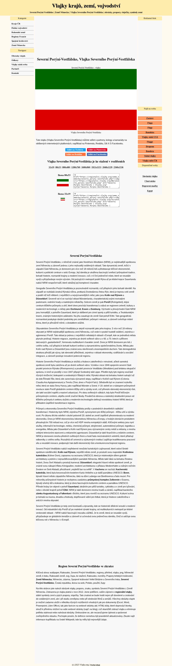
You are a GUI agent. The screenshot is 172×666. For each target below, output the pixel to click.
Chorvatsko (150, 181)
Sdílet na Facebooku (97, 154)
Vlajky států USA (150, 137)
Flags (150, 127)
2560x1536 (118, 167)
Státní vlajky (150, 156)
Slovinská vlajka (149, 176)
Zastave (149, 118)
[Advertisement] (86, 35)
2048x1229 (107, 167)
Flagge (150, 142)
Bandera (150, 151)
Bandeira (150, 132)
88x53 (58, 167)
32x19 (51, 167)
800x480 (66, 167)
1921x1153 (96, 167)
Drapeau (150, 146)
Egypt (150, 191)
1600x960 (85, 167)
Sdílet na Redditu (75, 154)
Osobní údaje (95, 665)
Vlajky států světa (19, 64)
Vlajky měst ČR (150, 160)
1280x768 (75, 167)
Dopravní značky (150, 186)
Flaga (150, 123)
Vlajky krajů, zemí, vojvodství (86, 5)
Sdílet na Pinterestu (97, 150)
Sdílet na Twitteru (75, 150)
